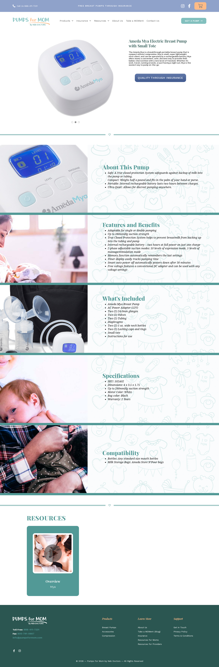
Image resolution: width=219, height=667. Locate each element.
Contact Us (153, 20)
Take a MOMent (135, 20)
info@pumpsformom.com (27, 637)
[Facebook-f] (189, 6)
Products (65, 20)
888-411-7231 (31, 629)
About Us (117, 20)
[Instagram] (183, 6)
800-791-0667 (26, 633)
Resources (100, 20)
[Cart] (200, 6)
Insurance (82, 20)
